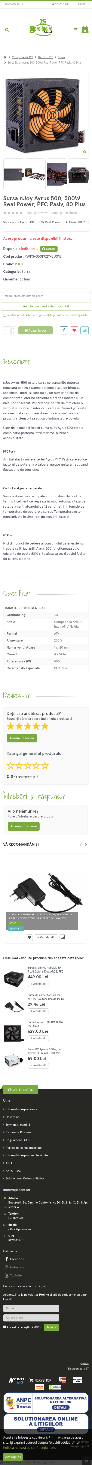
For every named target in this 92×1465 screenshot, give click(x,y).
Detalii (50, 249)
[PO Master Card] (39, 1386)
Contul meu (62, 4)
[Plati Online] (61, 1380)
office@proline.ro (19, 1229)
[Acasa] (5, 57)
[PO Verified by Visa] (76, 1380)
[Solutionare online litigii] (46, 1423)
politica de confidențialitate (72, 315)
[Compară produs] (62, 937)
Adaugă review (37, 213)
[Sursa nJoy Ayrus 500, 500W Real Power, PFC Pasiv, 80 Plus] (23, 174)
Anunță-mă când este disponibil (46, 306)
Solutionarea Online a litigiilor (25, 1178)
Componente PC (22, 57)
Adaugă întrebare (64, 213)
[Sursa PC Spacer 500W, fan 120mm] (14, 1060)
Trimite (51, 1327)
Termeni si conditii (18, 1124)
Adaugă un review (21, 738)
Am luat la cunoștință (23, 1327)
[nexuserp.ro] (17, 1380)
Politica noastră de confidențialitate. (29, 1447)
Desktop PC (45, 57)
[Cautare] (7, 30)
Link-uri (82, 4)
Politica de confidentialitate (24, 1147)
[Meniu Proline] (75, 29)
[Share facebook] (64, 330)
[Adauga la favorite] (74, 330)
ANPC (9, 1163)
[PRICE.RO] (53, 1386)
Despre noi (13, 1117)
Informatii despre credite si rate (27, 1155)
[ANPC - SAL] (46, 1402)
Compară (15, 4)
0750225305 (16, 1218)
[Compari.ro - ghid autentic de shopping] (23, 1337)
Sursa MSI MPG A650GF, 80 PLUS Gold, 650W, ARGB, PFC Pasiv (46, 972)
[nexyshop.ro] (39, 1380)
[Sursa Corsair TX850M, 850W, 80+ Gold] (14, 1033)
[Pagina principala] (41, 30)
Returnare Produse (18, 1132)
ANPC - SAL (13, 1170)
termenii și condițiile (40, 315)
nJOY (19, 264)
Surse (61, 57)
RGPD (37, 1327)
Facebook (17, 1259)
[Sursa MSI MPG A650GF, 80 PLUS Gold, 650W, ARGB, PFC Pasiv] (14, 979)
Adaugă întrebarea (23, 826)
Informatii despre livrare (21, 1109)
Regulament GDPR (18, 1140)
